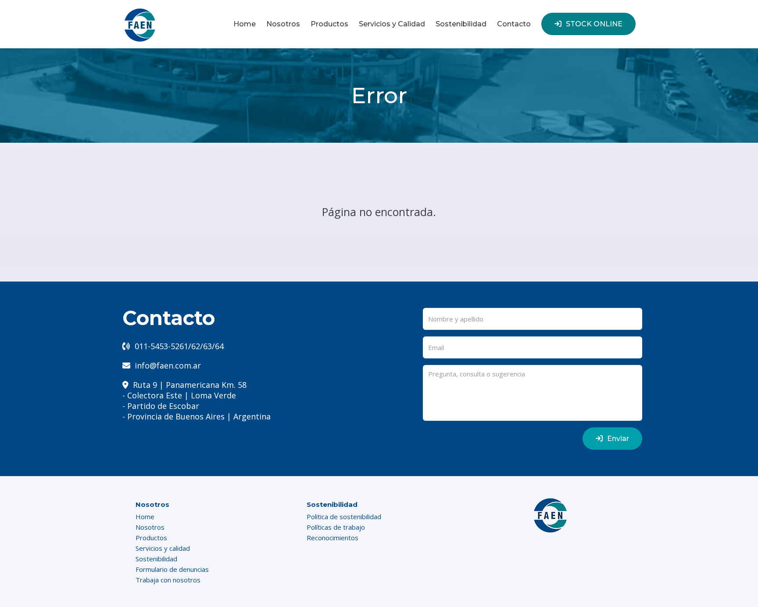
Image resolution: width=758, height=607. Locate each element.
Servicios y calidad (163, 548)
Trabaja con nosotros (168, 579)
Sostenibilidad (461, 24)
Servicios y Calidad (392, 24)
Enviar (618, 438)
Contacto (514, 24)
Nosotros (283, 24)
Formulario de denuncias (172, 569)
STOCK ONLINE (594, 24)
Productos (329, 24)
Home (244, 24)
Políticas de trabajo (336, 527)
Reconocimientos (332, 537)
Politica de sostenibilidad (344, 516)
